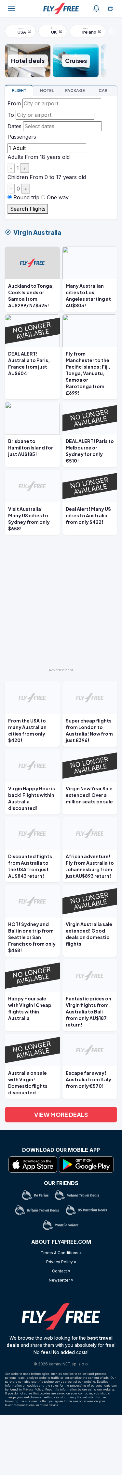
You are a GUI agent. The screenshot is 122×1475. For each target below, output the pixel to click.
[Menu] (11, 8)
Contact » (61, 1271)
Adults (15, 157)
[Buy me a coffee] (110, 8)
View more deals (61, 1114)
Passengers (21, 136)
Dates (14, 126)
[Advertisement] (61, 604)
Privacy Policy (33, 1389)
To (10, 115)
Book (19, 90)
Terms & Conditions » (61, 1252)
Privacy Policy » (61, 1261)
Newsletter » (61, 1280)
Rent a (103, 90)
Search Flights (28, 208)
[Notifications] (96, 8)
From (14, 103)
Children (17, 177)
